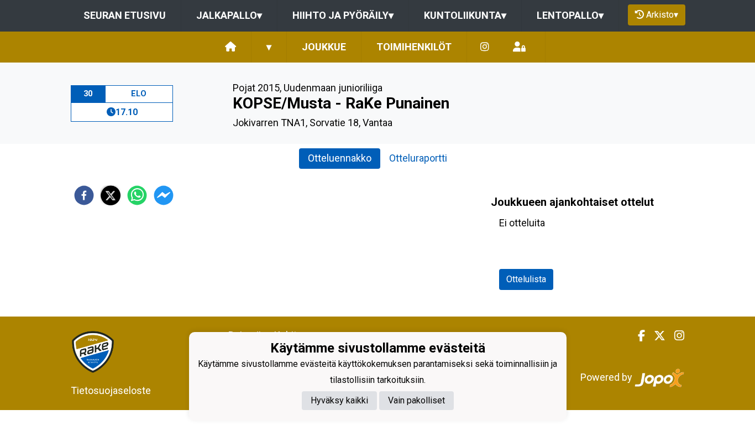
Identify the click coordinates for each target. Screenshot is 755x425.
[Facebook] (637, 336)
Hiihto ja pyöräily (343, 15)
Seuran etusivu (124, 15)
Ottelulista (526, 279)
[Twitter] (655, 336)
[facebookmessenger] (164, 195)
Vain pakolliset (416, 400)
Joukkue (324, 47)
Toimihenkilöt (414, 47)
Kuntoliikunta (465, 15)
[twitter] (110, 195)
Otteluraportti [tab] (418, 158)
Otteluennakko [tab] (339, 158)
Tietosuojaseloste (111, 390)
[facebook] (84, 195)
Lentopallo (570, 15)
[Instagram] (484, 47)
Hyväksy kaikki (339, 400)
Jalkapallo (229, 15)
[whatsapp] (137, 195)
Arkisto (662, 14)
